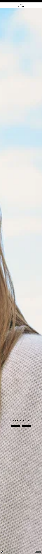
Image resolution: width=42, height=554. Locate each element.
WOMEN (15, 425)
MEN (26, 425)
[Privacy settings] (2, 552)
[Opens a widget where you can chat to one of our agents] (38, 552)
